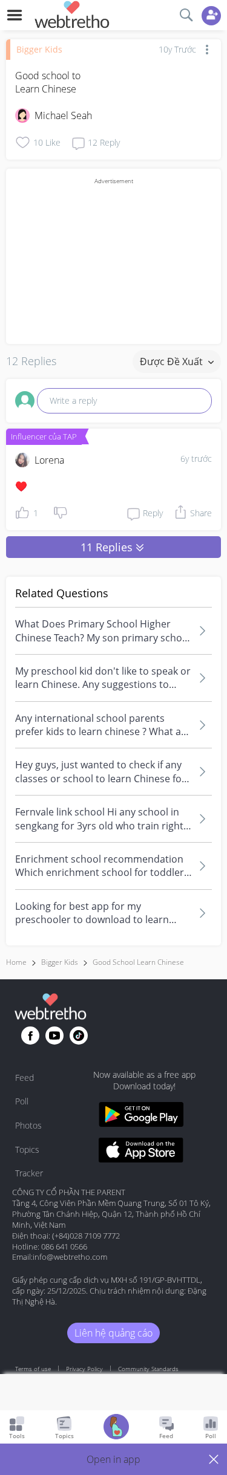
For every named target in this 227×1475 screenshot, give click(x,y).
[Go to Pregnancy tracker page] (116, 1428)
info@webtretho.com (70, 1256)
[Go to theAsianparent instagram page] (79, 1035)
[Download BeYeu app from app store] (141, 1152)
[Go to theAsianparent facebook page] (30, 1035)
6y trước (196, 458)
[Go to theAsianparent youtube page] (54, 1035)
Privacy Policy (84, 1368)
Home (16, 962)
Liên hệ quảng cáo (113, 1333)
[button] (113, 1459)
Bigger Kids (39, 49)
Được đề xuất (172, 361)
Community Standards (148, 1368)
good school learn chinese (138, 962)
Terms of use (33, 1368)
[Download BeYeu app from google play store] (141, 1116)
